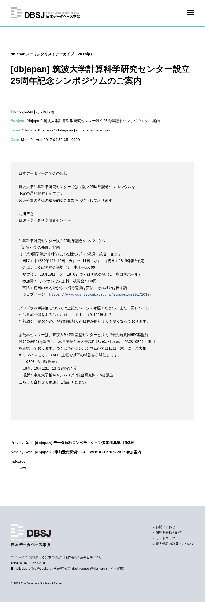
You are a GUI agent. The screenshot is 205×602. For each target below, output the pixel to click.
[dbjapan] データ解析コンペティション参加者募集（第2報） (86, 442)
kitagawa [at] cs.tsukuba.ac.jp (83, 130)
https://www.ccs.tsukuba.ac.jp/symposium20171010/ (100, 294)
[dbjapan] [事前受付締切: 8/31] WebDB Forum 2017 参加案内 (88, 452)
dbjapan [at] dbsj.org (36, 111)
